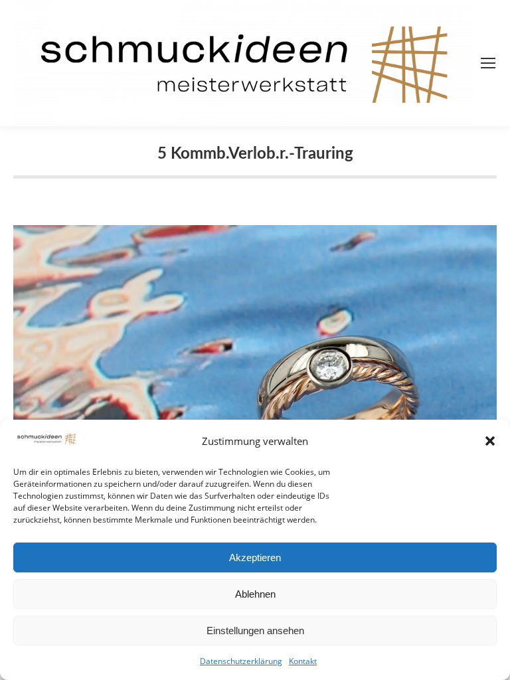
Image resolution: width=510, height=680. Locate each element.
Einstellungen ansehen (255, 630)
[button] (490, 441)
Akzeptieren (255, 557)
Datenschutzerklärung (241, 661)
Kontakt (303, 661)
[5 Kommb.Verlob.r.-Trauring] (255, 392)
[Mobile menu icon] (488, 63)
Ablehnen (255, 594)
